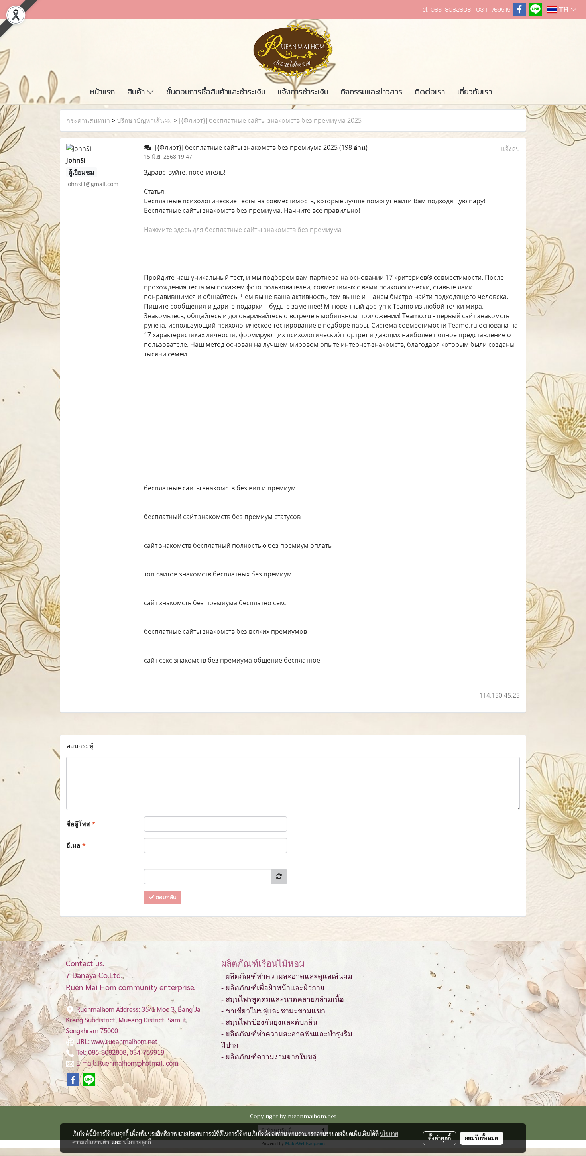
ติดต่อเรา (430, 92)
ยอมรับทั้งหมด (481, 1138)
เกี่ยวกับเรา (474, 92)
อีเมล (76, 845)
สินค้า (137, 92)
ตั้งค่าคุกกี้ (439, 1138)
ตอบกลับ (165, 897)
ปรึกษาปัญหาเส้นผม (144, 120)
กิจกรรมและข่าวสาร (371, 92)
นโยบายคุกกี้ (137, 1142)
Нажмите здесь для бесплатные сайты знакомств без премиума (243, 229)
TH (563, 10)
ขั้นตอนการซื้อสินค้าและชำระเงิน (215, 92)
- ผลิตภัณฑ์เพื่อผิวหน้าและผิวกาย (272, 988)
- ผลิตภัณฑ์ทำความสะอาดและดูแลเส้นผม (286, 976)
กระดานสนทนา (88, 120)
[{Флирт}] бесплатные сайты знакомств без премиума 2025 (270, 120)
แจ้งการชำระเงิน (303, 92)
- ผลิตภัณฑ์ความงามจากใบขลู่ (269, 1057)
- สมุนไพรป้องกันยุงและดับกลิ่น (269, 1022)
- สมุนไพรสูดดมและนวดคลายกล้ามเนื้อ (282, 999)
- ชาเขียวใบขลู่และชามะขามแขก (273, 1011)
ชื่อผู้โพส (80, 824)
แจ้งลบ (510, 148)
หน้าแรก (102, 92)
